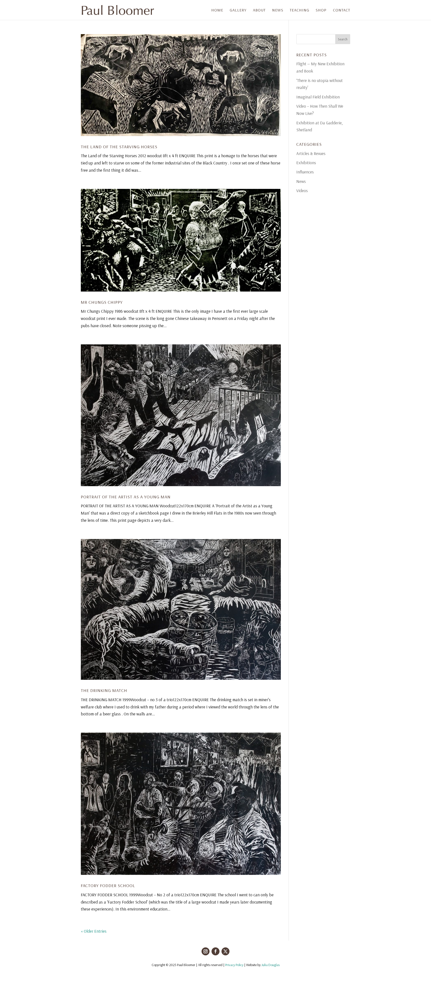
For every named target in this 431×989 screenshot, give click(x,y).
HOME (217, 10)
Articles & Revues (310, 153)
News (301, 181)
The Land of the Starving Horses (119, 147)
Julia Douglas (270, 965)
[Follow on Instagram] (206, 951)
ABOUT (259, 10)
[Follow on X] (225, 951)
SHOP (321, 10)
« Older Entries (94, 931)
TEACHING (299, 10)
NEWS (277, 10)
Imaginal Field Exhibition (318, 96)
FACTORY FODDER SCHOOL (108, 885)
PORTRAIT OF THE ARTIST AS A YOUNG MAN (126, 497)
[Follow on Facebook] (215, 951)
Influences (305, 171)
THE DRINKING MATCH (104, 690)
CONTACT (341, 10)
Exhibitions (306, 162)
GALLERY (238, 10)
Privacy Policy (234, 965)
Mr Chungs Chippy (102, 302)
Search (342, 39)
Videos (302, 190)
